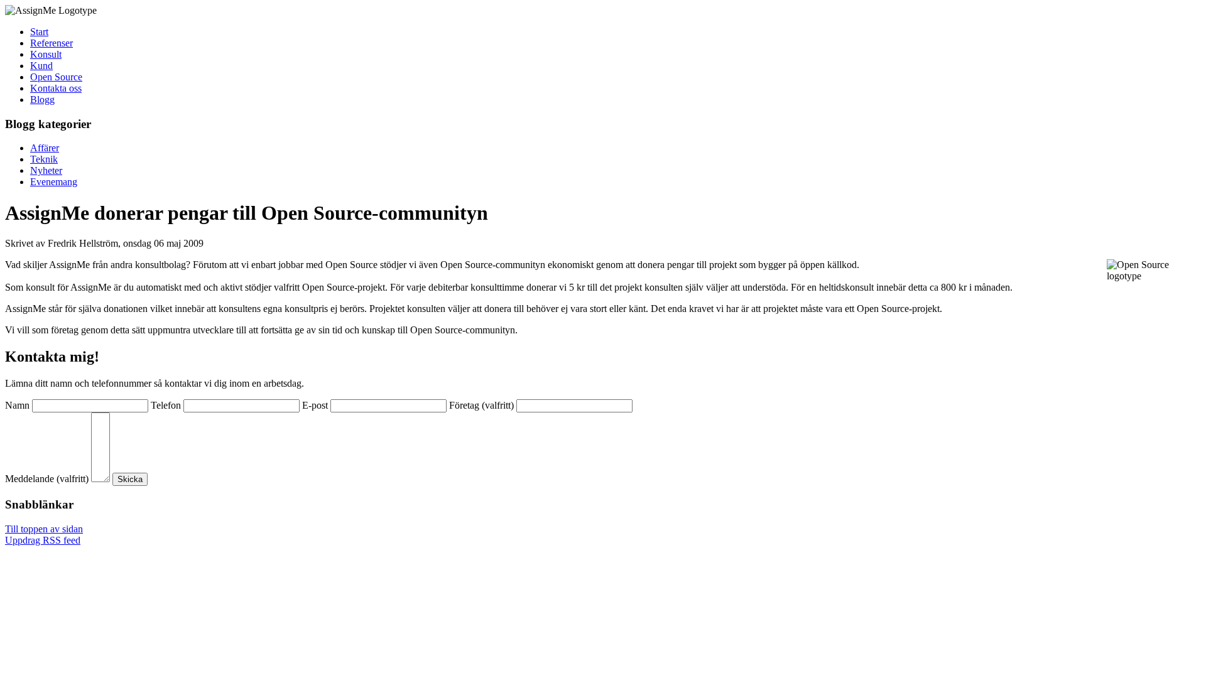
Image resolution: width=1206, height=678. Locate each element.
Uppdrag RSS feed (42, 540)
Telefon (166, 405)
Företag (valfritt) (481, 405)
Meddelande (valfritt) (47, 478)
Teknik (44, 159)
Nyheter (46, 170)
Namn (17, 405)
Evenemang (53, 181)
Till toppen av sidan (44, 529)
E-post (315, 405)
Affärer (44, 148)
